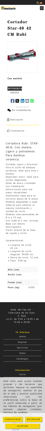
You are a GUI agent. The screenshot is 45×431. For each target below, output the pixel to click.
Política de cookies (15, 412)
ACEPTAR (22, 426)
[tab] (22, 119)
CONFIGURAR (13, 419)
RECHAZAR (33, 419)
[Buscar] (37, 3)
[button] (42, 8)
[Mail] (27, 101)
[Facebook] (13, 101)
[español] (41, 3)
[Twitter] (18, 101)
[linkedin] (23, 101)
